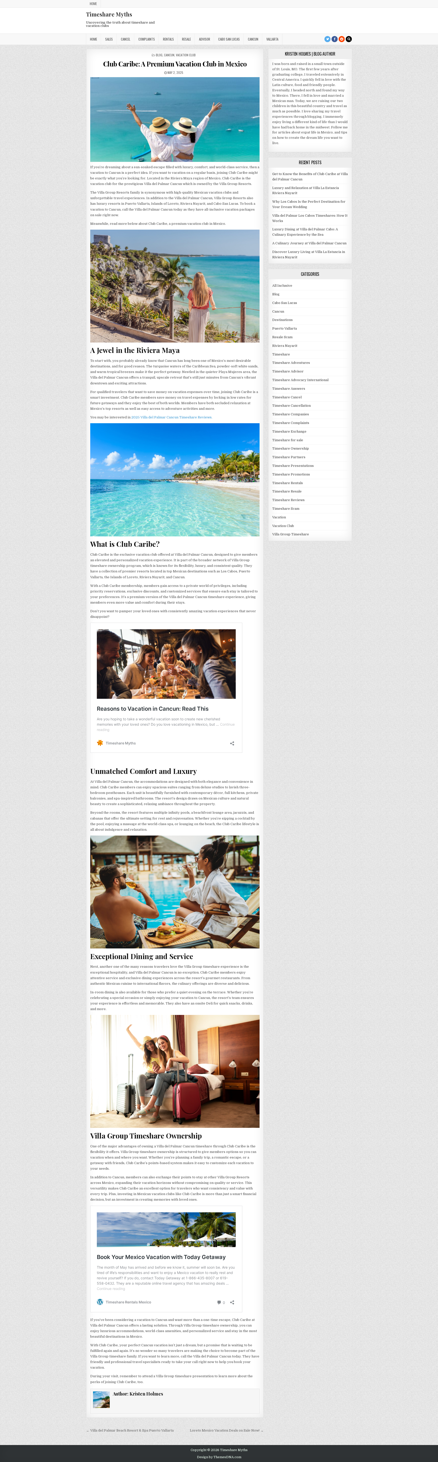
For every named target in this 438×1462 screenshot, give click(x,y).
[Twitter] (327, 39)
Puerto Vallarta (284, 328)
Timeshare (281, 354)
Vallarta (272, 39)
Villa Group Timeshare (290, 534)
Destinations (282, 320)
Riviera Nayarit (284, 346)
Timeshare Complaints (290, 423)
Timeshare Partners (288, 457)
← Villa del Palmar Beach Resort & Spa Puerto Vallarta (130, 1430)
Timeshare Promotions (291, 474)
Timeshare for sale (287, 440)
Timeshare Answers (288, 388)
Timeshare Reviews (288, 500)
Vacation (279, 517)
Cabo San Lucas (229, 39)
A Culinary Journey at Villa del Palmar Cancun (309, 243)
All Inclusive (282, 285)
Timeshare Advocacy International (300, 380)
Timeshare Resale (287, 491)
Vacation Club (186, 55)
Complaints (146, 39)
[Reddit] (342, 39)
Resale (186, 39)
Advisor (204, 39)
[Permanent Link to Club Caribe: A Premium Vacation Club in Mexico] (174, 119)
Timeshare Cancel (287, 397)
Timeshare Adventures (291, 363)
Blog (159, 55)
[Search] (349, 39)
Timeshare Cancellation (291, 405)
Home (93, 3)
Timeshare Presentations (293, 466)
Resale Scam (282, 337)
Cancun (253, 39)
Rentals (168, 39)
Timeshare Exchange (289, 431)
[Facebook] (335, 39)
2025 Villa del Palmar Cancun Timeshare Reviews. (171, 417)
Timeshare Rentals (287, 483)
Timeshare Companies (290, 414)
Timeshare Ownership (290, 448)
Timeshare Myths (109, 14)
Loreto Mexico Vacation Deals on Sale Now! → (227, 1430)
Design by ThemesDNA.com (219, 1457)
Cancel (125, 39)
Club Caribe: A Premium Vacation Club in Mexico (175, 63)
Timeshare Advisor (288, 371)
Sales (109, 39)
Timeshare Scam (285, 509)
